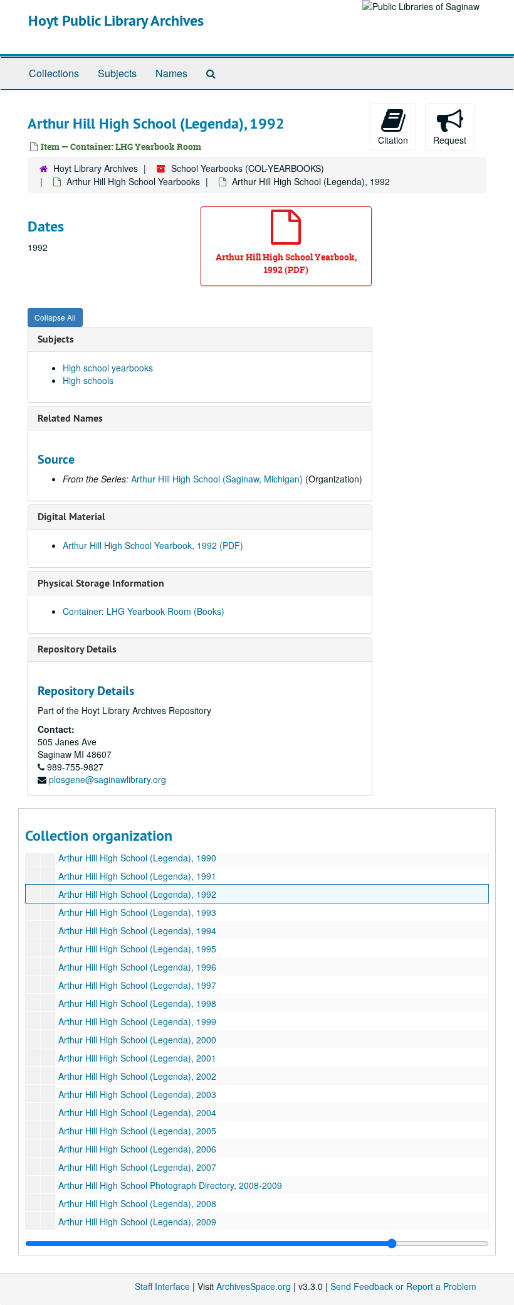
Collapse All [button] (55, 317)
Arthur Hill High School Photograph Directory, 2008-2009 (170, 1185)
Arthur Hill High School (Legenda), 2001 (137, 1058)
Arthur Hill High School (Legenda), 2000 (137, 1039)
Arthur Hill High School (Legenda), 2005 (137, 1130)
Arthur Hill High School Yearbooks (133, 181)
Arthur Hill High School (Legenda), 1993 (137, 912)
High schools (88, 380)
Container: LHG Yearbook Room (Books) (143, 611)
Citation (393, 140)
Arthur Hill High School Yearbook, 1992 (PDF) (153, 545)
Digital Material (71, 516)
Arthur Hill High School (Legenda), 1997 (137, 985)
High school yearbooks (108, 367)
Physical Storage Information (101, 583)
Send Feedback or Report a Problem (403, 1286)
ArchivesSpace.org (253, 1286)
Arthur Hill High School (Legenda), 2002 (137, 1076)
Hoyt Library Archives (95, 168)
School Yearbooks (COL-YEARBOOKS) (247, 168)
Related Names (70, 418)
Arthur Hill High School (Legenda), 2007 (137, 1167)
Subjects (117, 73)
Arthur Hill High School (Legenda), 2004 (137, 1112)
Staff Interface (162, 1286)
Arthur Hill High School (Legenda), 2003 (137, 1094)
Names (171, 73)
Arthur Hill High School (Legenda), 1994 (137, 930)
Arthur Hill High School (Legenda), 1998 (137, 1003)
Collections (54, 73)
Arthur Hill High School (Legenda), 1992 (137, 894)
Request (449, 140)
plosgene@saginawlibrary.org (107, 779)
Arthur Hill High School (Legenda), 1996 (137, 967)
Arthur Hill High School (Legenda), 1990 (137, 857)
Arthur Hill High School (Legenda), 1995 (137, 948)
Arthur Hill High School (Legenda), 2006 (137, 1149)
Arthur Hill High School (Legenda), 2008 (137, 1203)
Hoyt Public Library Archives (116, 20)
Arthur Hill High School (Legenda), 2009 (137, 1221)
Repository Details (77, 649)
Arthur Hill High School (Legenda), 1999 (137, 1021)
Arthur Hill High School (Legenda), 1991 (137, 876)
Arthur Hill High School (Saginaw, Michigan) (217, 478)
